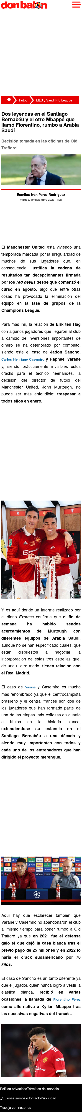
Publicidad (48, 1098)
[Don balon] (35, 5)
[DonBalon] (6, 100)
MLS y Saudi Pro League (54, 100)
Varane (30, 687)
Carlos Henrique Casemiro (22, 359)
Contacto (34, 1098)
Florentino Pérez (67, 999)
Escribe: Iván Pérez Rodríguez (41, 194)
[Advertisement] (41, 54)
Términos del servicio (43, 1088)
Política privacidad (13, 1088)
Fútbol (23, 100)
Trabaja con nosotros (15, 1107)
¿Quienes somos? (13, 1098)
